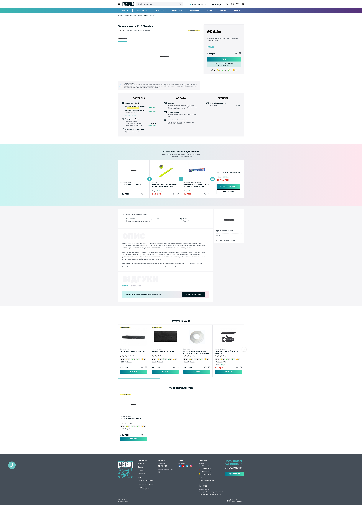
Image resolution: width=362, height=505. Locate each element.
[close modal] (200, 242)
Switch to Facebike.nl (181, 254)
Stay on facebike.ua (181, 260)
